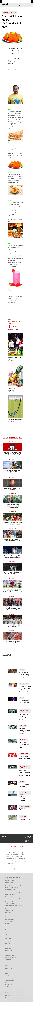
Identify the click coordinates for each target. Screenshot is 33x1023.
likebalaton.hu (8, 948)
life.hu (6, 973)
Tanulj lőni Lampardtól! (15, 420)
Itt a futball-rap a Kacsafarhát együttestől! (23, 798)
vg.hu (6, 932)
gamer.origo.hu (9, 946)
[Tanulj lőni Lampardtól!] (15, 406)
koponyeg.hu (8, 984)
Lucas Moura (19, 321)
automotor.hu (8, 943)
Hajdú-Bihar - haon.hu (10, 894)
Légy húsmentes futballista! (12, 389)
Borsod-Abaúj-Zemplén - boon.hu (13, 885)
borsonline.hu (8, 968)
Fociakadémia (6, 12)
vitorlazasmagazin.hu (10, 957)
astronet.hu (8, 941)
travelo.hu (7, 953)
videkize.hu (8, 959)
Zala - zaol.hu (8, 912)
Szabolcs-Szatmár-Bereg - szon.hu (13, 905)
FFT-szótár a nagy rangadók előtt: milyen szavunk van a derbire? (25, 758)
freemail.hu (8, 982)
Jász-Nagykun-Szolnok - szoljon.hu (13, 898)
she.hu (7, 975)
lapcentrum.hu (8, 988)
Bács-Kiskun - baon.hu (10, 880)
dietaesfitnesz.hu (9, 955)
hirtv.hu (7, 923)
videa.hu (7, 986)
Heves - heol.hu (9, 896)
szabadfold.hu (8, 921)
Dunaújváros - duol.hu (10, 889)
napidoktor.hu (8, 950)
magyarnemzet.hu (9, 919)
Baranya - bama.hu (10, 882)
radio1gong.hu (8, 995)
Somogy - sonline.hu (10, 903)
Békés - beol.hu (9, 884)
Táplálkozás (13, 12)
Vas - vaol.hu (8, 908)
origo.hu (7, 925)
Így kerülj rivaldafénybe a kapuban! (15, 358)
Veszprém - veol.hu (10, 910)
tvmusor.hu (8, 960)
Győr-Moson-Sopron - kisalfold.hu (13, 892)
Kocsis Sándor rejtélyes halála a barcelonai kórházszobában (25, 820)
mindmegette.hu (9, 952)
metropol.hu (8, 971)
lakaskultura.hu (9, 945)
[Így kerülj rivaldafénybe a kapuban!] (15, 344)
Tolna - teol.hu (8, 907)
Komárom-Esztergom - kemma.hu (13, 900)
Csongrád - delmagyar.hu (11, 887)
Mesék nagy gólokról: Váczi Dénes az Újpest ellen (24, 702)
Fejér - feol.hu (8, 891)
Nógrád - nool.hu (9, 901)
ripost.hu (7, 970)
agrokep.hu (8, 934)
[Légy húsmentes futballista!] (15, 375)
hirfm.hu (7, 997)
